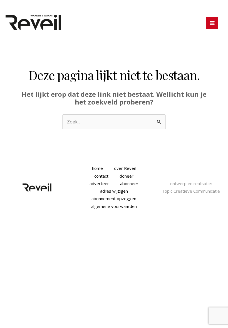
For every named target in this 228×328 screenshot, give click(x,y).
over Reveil (125, 168)
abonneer (129, 183)
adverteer (99, 183)
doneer (126, 176)
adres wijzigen (114, 191)
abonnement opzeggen (113, 198)
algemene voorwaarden (114, 206)
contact (101, 176)
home (97, 168)
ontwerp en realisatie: (191, 183)
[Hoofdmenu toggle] (212, 23)
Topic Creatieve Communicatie (191, 191)
